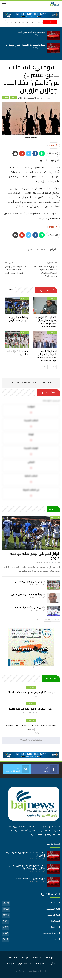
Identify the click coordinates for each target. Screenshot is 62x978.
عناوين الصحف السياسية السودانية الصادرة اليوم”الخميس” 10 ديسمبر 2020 (45, 271)
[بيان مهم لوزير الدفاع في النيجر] (53, 882)
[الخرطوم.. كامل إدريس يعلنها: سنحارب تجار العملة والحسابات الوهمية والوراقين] (19, 35)
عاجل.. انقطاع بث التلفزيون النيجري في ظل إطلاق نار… (25, 853)
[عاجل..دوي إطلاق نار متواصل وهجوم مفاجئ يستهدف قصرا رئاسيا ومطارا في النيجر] (53, 869)
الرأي (57, 939)
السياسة (55, 921)
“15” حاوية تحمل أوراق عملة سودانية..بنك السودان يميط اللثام (16, 269)
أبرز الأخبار (13, 97)
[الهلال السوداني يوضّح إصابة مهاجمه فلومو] (19, 48)
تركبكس (29, 383)
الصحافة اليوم (25, 963)
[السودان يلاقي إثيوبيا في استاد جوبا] (17, 339)
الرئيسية (5, 97)
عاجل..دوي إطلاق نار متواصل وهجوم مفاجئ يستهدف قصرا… (27, 866)
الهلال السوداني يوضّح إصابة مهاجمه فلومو (35, 556)
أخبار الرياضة (24, 298)
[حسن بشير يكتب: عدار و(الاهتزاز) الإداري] (53, 598)
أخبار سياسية (52, 298)
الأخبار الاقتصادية (51, 933)
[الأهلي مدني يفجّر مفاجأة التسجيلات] (53, 611)
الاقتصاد (13, 957)
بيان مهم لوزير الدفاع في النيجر (30, 878)
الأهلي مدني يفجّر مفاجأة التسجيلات (29, 607)
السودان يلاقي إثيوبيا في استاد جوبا (29, 581)
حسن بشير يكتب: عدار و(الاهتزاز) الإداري (28, 594)
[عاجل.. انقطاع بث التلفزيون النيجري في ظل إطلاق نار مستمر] (53, 856)
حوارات (10, 963)
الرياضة (25, 957)
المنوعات (40, 963)
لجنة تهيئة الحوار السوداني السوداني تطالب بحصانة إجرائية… (31, 727)
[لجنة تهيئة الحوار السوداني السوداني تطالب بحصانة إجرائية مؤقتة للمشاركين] (45, 339)
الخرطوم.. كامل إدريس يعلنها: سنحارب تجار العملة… (31, 692)
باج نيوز (36, 971)
